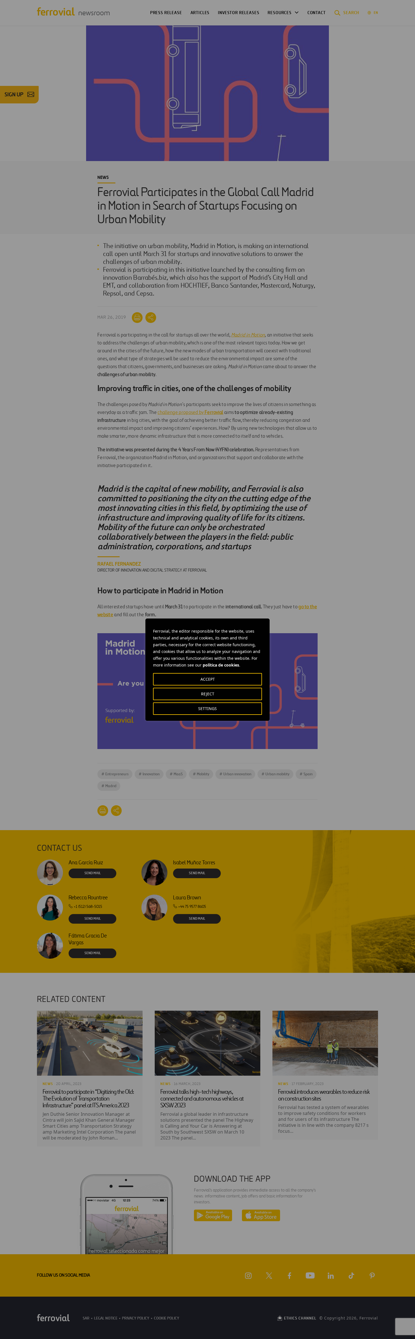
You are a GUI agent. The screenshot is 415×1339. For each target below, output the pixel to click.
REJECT (207, 693)
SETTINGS (207, 708)
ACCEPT (207, 679)
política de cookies (221, 665)
